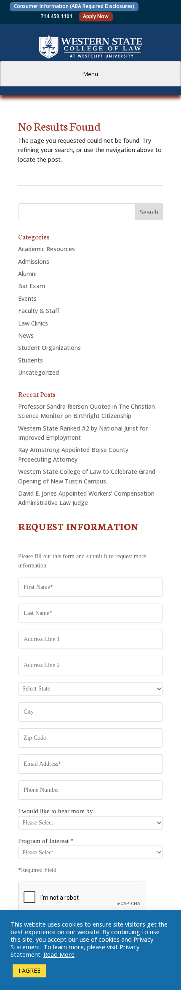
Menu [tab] (90, 74)
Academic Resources (46, 249)
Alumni (27, 274)
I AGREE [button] (29, 970)
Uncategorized (38, 372)
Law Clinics (33, 323)
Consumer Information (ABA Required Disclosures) (74, 6)
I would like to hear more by (55, 811)
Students (30, 360)
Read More (59, 954)
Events (27, 298)
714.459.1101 (56, 16)
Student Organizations (49, 348)
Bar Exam (31, 286)
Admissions (33, 261)
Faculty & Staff (38, 311)
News (26, 335)
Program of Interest (46, 841)
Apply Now (96, 16)
